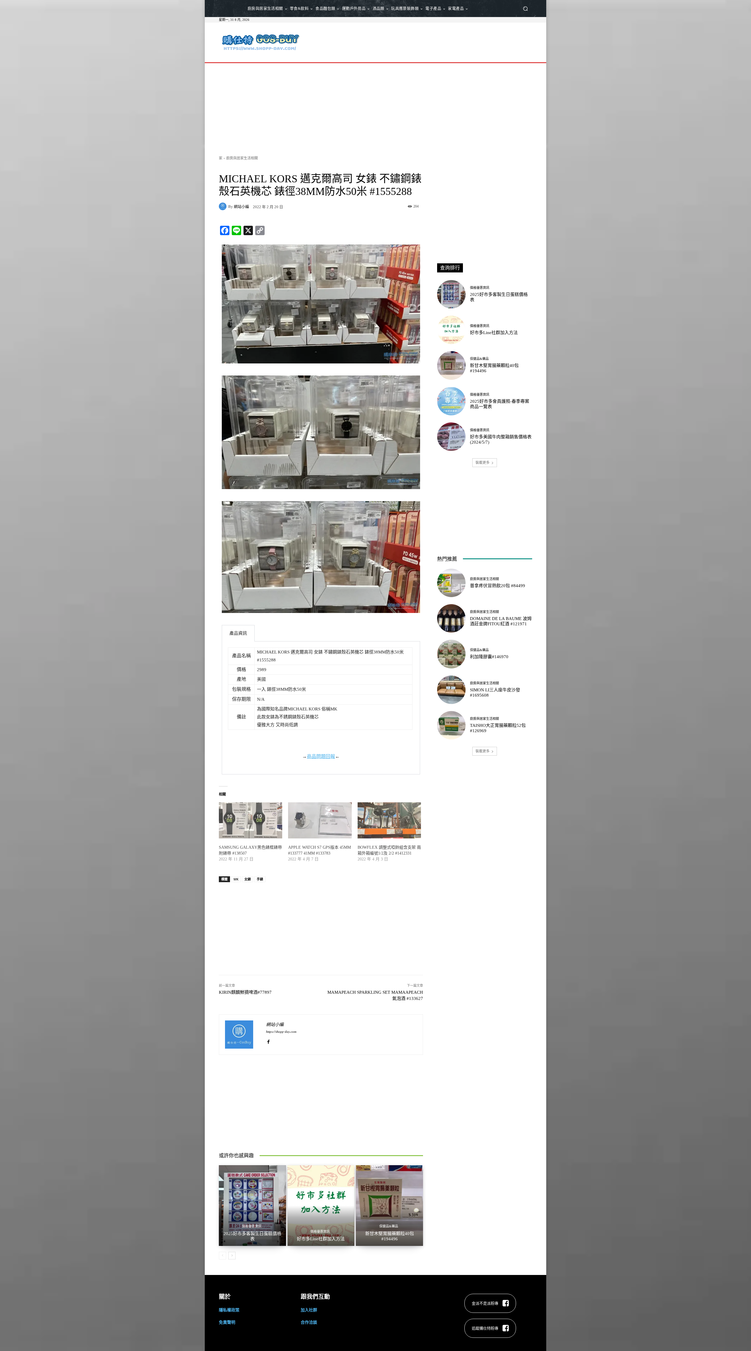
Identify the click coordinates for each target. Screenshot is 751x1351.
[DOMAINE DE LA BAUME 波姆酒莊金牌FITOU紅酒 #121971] (451, 618)
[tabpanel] (321, 707)
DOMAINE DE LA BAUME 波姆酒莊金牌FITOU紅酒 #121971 (501, 621)
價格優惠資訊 (251, 1226)
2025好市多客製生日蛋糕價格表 (252, 1236)
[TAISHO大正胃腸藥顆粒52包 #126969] (451, 725)
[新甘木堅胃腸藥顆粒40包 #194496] (389, 1205)
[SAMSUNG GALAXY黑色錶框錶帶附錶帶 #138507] (250, 820)
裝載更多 (483, 462)
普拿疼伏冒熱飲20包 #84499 (497, 585)
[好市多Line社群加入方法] (321, 1205)
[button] (525, 9)
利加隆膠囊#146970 (489, 656)
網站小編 (241, 206)
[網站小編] (223, 206)
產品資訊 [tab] (238, 633)
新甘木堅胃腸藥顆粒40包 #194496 (389, 1236)
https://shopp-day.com (281, 1031)
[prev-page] (222, 1255)
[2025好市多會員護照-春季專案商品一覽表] (451, 401)
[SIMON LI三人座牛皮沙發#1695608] (451, 690)
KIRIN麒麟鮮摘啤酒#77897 (245, 992)
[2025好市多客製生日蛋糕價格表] (252, 1205)
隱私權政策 (229, 1309)
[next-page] (232, 1255)
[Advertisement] (424, 41)
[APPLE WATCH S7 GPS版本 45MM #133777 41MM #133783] (319, 820)
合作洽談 (309, 1322)
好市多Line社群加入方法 (321, 1239)
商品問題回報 (321, 756)
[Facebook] (268, 1040)
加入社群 (309, 1309)
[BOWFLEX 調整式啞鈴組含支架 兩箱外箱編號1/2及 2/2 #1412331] (389, 820)
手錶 (260, 879)
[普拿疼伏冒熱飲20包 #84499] (451, 583)
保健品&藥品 (388, 1226)
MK (236, 879)
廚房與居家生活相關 (242, 158)
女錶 (247, 879)
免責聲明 (227, 1322)
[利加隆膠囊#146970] (451, 654)
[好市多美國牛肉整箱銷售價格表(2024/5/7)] (451, 436)
